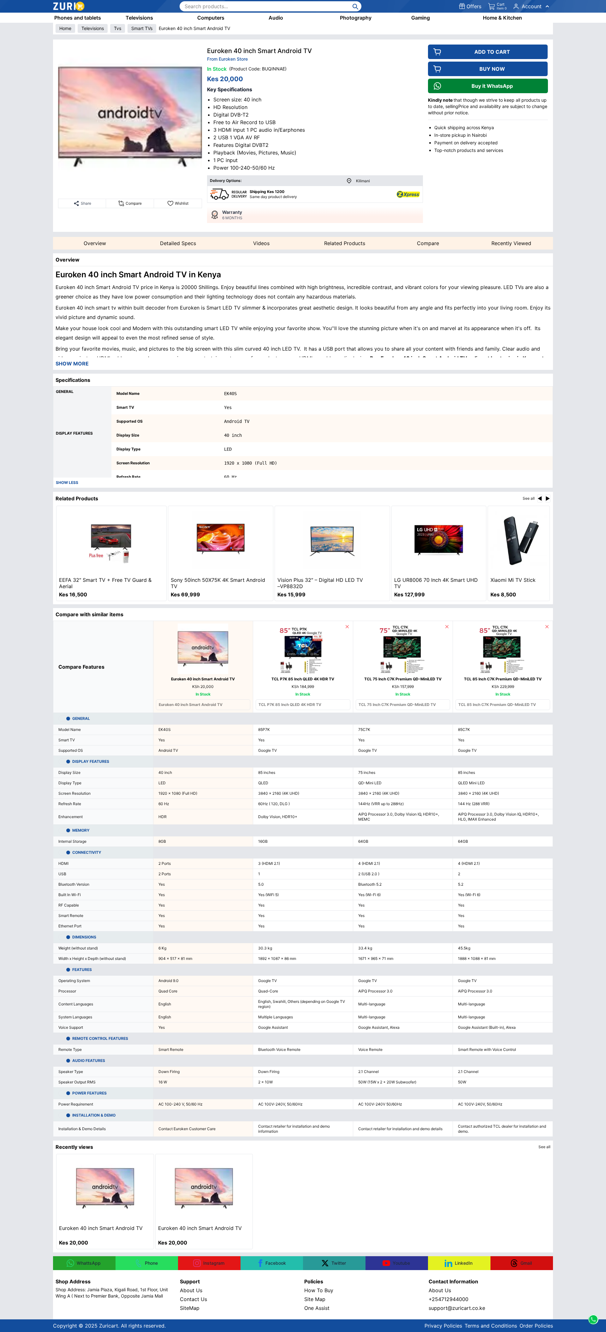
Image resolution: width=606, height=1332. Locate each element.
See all (529, 498)
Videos (261, 243)
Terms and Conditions (491, 1326)
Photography (355, 18)
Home (65, 28)
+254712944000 (448, 1299)
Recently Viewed (511, 243)
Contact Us (193, 1299)
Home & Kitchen (502, 18)
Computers (210, 18)
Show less (67, 482)
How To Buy (318, 1290)
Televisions (139, 18)
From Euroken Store (227, 59)
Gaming (420, 18)
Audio (276, 18)
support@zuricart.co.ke (457, 1308)
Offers (473, 6)
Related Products (344, 243)
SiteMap (189, 1308)
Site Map (314, 1299)
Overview (95, 243)
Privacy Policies (443, 1326)
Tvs (117, 28)
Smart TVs (141, 28)
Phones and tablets (77, 18)
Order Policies (536, 1326)
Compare (428, 243)
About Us (191, 1290)
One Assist (317, 1308)
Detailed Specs (178, 243)
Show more (72, 363)
